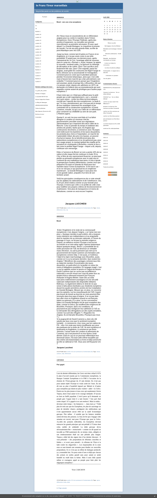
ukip (63, 353)
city (67, 210)
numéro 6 (37, 75)
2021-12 (105, 137)
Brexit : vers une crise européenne (69, 22)
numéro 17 (38, 49)
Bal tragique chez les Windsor (111, 46)
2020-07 (105, 146)
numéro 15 (38, 43)
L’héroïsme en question (110, 75)
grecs (98, 480)
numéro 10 (38, 34)
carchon (105, 101)
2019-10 (105, 161)
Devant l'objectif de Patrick (42, 99)
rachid (105, 128)
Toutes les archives (108, 167)
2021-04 (105, 140)
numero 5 (37, 72)
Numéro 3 (38, 66)
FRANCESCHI (107, 87)
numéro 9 (37, 81)
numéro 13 (38, 40)
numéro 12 (38, 37)
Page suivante (63, 488)
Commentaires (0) (87, 208)
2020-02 (105, 152)
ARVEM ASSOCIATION (41, 105)
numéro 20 (38, 61)
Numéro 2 (38, 58)
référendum (60, 210)
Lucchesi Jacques (108, 123)
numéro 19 (38, 55)
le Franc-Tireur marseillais (51, 5)
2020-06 (105, 149)
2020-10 (105, 143)
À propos (44, 16)
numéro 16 (38, 46)
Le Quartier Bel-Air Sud (41, 96)
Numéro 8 (38, 78)
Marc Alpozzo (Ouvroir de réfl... (43, 111)
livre (64, 210)
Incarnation (38, 117)
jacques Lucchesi (108, 106)
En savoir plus (116, 496)
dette (68, 482)
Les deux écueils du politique (111, 67)
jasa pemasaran (107, 119)
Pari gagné (60, 364)
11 (36, 25)
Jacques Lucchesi (108, 92)
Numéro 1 (38, 31)
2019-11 (105, 158)
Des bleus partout (114, 116)
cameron (59, 353)
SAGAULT (106, 97)
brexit (98, 208)
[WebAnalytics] (78, 2)
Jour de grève (107, 78)
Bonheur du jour (39, 114)
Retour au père (109, 43)
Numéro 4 (38, 69)
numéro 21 (38, 64)
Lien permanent (78, 208)
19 (36, 28)
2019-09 (105, 164)
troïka (64, 482)
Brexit (59, 221)
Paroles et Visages (40, 93)
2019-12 (105, 155)
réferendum (68, 353)
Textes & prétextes (40, 108)
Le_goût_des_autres (41, 90)
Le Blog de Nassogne (41, 102)
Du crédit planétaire (114, 128)
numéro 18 (38, 52)
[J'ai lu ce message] (155, 496)
